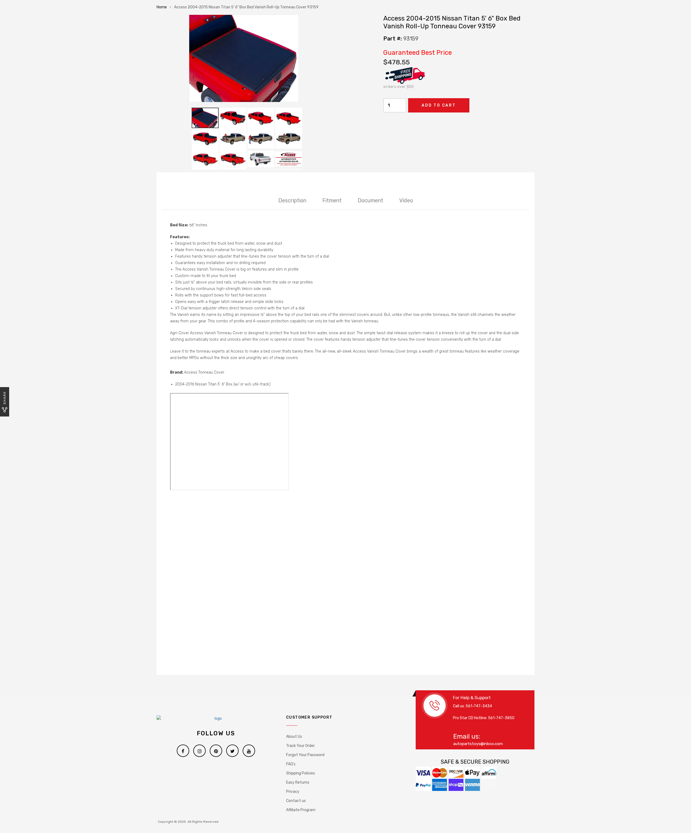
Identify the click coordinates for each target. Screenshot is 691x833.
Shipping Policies (300, 773)
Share (4, 397)
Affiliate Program (301, 810)
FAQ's (291, 764)
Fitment (332, 200)
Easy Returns (297, 782)
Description (292, 200)
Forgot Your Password (305, 755)
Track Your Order (300, 745)
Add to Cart (439, 105)
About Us (294, 736)
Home (162, 7)
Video (406, 200)
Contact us (296, 800)
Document (370, 200)
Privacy (292, 791)
